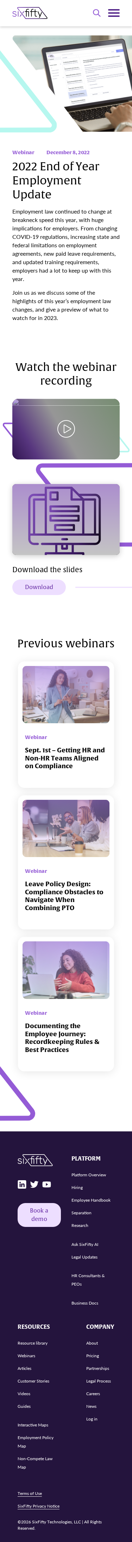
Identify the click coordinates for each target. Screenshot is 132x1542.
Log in (92, 1419)
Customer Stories (33, 1381)
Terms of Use (30, 1493)
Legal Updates (84, 1257)
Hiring (77, 1187)
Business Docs (84, 1303)
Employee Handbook (91, 1200)
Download (39, 587)
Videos (24, 1394)
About (92, 1343)
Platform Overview (88, 1175)
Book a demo (39, 1215)
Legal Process (98, 1381)
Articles (24, 1368)
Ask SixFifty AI (84, 1244)
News (91, 1406)
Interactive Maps (33, 1425)
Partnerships (97, 1368)
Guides (24, 1406)
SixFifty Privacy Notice (38, 1506)
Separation (81, 1213)
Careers (93, 1394)
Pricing (92, 1356)
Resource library (33, 1343)
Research (79, 1225)
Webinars (26, 1356)
